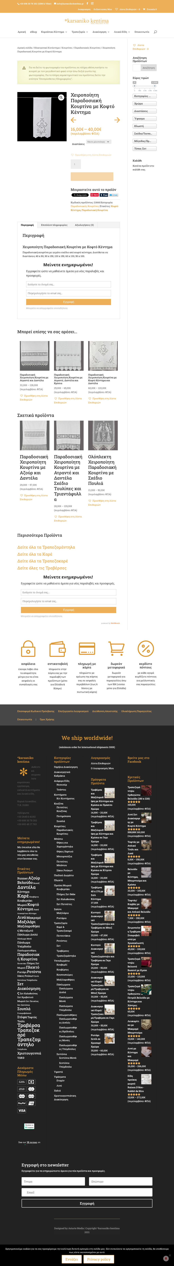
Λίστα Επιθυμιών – (129, 9)
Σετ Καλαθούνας (29, 993)
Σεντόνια (62, 1054)
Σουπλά (23, 1008)
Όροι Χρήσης (47, 719)
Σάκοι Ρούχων (65, 870)
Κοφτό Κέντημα (28, 906)
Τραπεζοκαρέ (28, 1032)
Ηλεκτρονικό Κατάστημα (47, 47)
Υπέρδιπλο (22, 1049)
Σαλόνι (58, 909)
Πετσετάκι (21, 963)
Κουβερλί (62, 964)
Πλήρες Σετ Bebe (66, 894)
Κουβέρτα (34, 896)
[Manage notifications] (166, 1258)
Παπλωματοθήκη (26, 950)
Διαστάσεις (78, 144)
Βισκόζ (36, 883)
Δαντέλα (26, 887)
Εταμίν (60, 1080)
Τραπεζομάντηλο (29, 1041)
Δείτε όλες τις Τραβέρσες (42, 568)
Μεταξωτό (26, 930)
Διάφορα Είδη (61, 780)
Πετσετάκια (63, 935)
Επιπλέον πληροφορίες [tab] (54, 225)
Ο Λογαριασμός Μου (102, 768)
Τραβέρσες (63, 950)
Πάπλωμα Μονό (24, 938)
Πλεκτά (58, 880)
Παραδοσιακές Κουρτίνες (87, 47)
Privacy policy (98, 1259)
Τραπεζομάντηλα (66, 955)
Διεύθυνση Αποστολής (105, 711)
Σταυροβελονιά (24, 1013)
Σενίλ (36, 976)
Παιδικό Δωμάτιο (64, 875)
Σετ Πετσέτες (32, 1001)
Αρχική (22, 32)
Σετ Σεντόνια (23, 1005)
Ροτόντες (62, 940)
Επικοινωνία (142, 32)
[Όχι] (169, 1255)
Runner (22, 878)
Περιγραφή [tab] (27, 225)
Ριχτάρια (61, 918)
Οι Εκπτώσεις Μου (103, 9)
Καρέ (47, 554)
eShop (33, 32)
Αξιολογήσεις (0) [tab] (84, 225)
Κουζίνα (58, 803)
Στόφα (22, 1017)
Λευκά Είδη (120, 32)
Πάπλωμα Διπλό (27, 934)
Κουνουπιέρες (65, 974)
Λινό (21, 917)
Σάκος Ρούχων (25, 975)
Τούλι (21, 1021)
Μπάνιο (58, 838)
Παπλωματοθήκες (67, 1014)
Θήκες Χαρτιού (65, 851)
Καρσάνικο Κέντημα (52, 32)
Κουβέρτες (63, 969)
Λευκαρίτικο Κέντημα (26, 913)
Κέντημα (23, 892)
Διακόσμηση (99, 32)
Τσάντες (61, 789)
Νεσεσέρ (62, 784)
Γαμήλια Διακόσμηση (66, 766)
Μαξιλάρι (26, 921)
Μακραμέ (34, 918)
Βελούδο (25, 882)
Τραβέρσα (28, 1025)
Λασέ (36, 909)
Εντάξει (71, 1259)
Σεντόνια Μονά (67, 1057)
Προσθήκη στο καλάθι (92, 176)
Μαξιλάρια (63, 913)
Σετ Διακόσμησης (28, 988)
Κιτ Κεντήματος (65, 798)
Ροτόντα (34, 971)
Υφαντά (58, 1071)
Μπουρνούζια (64, 856)
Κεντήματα (60, 794)
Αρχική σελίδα (24, 47)
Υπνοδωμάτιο (62, 960)
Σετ (58, 945)
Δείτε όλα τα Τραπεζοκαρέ (42, 561)
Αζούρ (34, 877)
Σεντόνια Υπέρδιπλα (27, 980)
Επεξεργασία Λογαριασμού (73, 711)
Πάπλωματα (63, 984)
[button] (61, 97)
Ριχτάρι (22, 972)
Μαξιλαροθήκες (28, 928)
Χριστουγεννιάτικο (29, 1055)
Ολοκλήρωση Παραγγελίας (136, 711)
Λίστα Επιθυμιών (100, 763)
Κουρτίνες (67, 47)
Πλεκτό (32, 967)
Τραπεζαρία (78, 32)
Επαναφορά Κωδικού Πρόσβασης (35, 711)
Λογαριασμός (84, 9)
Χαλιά (57, 1090)
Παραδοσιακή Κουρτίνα (95, 210)
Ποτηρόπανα (64, 816)
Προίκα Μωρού (62, 885)
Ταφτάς (32, 1017)
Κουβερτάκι (63, 889)
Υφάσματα (60, 1076)
